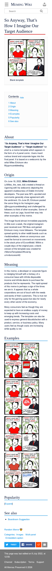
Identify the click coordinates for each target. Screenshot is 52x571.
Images (19, 534)
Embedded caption (14, 537)
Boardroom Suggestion (19, 519)
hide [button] (22, 97)
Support (40, 561)
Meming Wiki (21, 4)
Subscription (20, 561)
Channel (8, 561)
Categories (9, 534)
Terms (31, 561)
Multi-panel (31, 534)
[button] (26, 503)
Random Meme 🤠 (13, 529)
